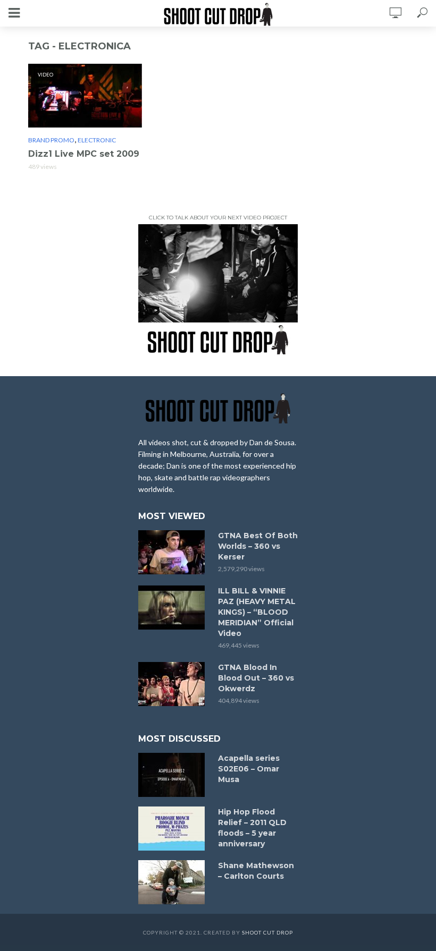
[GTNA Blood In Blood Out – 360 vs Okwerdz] (173, 684)
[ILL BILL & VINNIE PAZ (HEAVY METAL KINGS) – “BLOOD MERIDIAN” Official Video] (173, 607)
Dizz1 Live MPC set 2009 (83, 154)
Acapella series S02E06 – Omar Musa (249, 768)
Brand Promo (51, 140)
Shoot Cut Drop (267, 932)
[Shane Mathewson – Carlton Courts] (173, 882)
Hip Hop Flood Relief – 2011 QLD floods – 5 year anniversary (252, 827)
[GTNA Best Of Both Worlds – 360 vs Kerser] (173, 552)
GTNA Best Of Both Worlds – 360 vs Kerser (258, 546)
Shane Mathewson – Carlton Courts (256, 871)
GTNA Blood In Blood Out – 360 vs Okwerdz (256, 678)
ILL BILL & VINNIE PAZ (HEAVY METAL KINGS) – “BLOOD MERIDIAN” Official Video (257, 612)
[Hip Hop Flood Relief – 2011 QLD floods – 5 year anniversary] (173, 828)
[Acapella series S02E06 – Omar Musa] (173, 775)
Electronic (97, 140)
